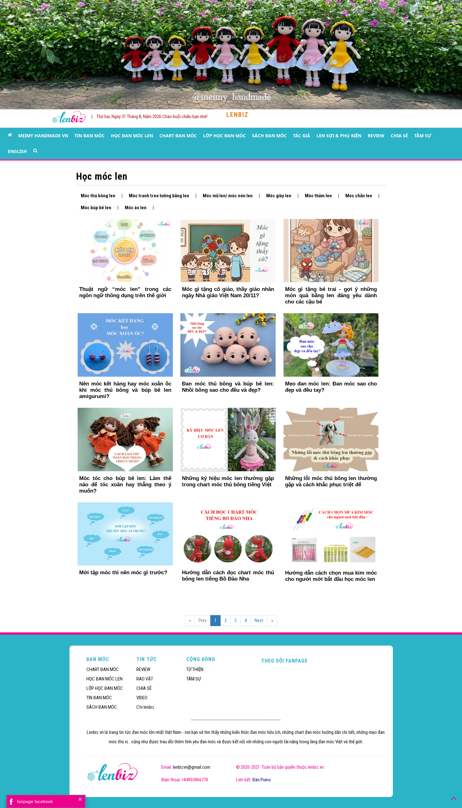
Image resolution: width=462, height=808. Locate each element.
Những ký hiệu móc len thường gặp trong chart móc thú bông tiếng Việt (228, 481)
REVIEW (376, 136)
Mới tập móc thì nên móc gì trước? (123, 573)
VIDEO (141, 698)
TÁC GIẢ (301, 136)
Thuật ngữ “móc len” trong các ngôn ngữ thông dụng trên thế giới (125, 292)
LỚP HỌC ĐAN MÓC (224, 136)
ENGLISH (17, 151)
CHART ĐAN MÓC (178, 136)
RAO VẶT (144, 679)
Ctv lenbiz (145, 707)
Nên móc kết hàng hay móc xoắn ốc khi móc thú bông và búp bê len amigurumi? (125, 390)
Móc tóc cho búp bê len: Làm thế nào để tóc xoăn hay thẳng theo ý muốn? (125, 484)
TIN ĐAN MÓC (89, 136)
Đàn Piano (261, 780)
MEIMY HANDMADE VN (43, 136)
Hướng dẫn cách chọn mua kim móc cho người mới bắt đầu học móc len (331, 576)
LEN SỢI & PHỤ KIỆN (338, 136)
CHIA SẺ (399, 136)
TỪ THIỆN (194, 669)
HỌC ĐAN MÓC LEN (132, 136)
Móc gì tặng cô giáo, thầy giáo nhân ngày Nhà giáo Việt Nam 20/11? (228, 292)
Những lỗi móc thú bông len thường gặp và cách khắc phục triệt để (331, 481)
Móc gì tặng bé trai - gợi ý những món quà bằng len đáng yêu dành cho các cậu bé (331, 295)
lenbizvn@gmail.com (191, 767)
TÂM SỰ (422, 136)
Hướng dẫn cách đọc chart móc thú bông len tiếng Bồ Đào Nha (228, 576)
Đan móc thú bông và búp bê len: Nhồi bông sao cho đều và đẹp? (228, 387)
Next (259, 620)
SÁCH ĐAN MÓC (269, 136)
